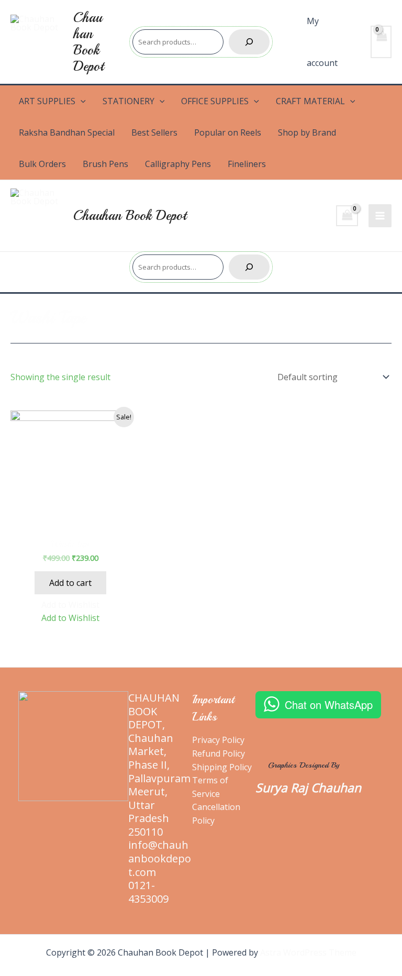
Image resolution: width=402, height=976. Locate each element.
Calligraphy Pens (178, 164)
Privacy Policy (218, 740)
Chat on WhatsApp (329, 704)
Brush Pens (105, 164)
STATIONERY (128, 101)
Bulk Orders (42, 164)
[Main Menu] (380, 215)
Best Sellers (154, 132)
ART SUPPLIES (47, 101)
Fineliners (247, 164)
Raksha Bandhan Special (67, 132)
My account (322, 42)
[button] (70, 605)
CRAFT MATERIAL (310, 101)
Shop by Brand (307, 132)
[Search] (249, 41)
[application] (80, 101)
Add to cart (70, 583)
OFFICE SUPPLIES (215, 101)
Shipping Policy (222, 767)
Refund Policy (218, 753)
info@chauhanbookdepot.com (159, 858)
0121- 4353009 (148, 892)
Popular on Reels (227, 132)
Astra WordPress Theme (308, 952)
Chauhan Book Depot (88, 42)
